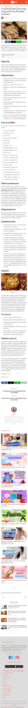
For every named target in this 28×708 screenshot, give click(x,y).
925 (17, 630)
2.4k (16, 450)
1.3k (17, 615)
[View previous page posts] (13, 588)
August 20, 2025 (8, 507)
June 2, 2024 (13, 17)
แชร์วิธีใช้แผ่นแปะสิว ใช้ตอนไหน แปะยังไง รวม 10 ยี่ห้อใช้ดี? (13, 524)
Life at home (7, 695)
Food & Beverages (8, 673)
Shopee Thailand (5, 703)
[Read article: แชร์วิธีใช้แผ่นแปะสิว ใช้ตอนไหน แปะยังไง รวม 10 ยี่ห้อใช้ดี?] (14, 515)
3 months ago (11, 630)
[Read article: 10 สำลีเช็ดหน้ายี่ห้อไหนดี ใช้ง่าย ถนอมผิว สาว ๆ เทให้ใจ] (14, 459)
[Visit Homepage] (14, 2)
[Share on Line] (19, 42)
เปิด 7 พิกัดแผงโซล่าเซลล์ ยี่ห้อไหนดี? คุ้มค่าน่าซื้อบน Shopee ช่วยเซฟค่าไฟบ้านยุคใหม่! (17, 627)
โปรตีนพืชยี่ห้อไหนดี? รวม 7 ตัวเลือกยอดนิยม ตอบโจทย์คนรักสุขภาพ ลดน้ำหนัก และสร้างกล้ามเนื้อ (17, 620)
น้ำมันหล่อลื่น (11, 119)
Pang (3, 525)
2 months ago (11, 615)
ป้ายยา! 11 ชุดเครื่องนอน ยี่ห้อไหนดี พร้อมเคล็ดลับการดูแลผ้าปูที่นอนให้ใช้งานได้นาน (14, 448)
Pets (5, 697)
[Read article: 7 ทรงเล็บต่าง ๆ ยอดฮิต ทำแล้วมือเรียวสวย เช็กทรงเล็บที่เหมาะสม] (14, 572)
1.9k (14, 525)
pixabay (6, 377)
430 (16, 468)
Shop (5, 684)
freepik (15, 293)
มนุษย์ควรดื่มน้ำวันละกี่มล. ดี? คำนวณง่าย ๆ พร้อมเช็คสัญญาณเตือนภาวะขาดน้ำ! (13, 561)
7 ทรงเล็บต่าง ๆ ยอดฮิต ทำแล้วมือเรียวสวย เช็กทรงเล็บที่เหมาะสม (13, 581)
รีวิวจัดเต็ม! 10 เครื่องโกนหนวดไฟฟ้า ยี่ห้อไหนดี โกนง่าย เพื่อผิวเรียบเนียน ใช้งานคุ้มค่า (13, 542)
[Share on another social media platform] (24, 42)
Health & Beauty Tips (16, 6)
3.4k (14, 544)
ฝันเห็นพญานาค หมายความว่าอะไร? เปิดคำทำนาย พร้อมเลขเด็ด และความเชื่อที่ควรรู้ (17, 613)
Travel (5, 680)
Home (2, 6)
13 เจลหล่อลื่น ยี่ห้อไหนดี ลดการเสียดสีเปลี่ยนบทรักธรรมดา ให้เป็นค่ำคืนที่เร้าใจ (12, 485)
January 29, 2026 (9, 450)
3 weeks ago (11, 608)
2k (14, 507)
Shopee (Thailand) (7, 707)
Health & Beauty (7, 6)
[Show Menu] (1, 2)
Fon (3, 468)
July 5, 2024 (7, 583)
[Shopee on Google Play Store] (9, 666)
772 (17, 623)
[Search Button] (26, 2)
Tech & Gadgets (7, 690)
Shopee (5, 682)
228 (16, 608)
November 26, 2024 (9, 563)
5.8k (13, 583)
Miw (3, 563)
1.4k (16, 563)
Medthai (9, 374)
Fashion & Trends (8, 686)
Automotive (6, 693)
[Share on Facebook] (7, 42)
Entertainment (7, 677)
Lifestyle (6, 675)
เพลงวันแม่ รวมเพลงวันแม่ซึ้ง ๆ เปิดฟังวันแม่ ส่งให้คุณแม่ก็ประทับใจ (17, 606)
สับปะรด (3, 216)
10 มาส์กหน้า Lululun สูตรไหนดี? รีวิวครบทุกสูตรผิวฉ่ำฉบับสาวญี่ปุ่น (13, 505)
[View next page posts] (15, 588)
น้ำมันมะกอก (24, 91)
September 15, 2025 (9, 468)
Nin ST (7, 17)
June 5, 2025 (8, 544)
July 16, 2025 (8, 525)
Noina (3, 450)
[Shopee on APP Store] (18, 666)
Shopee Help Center (13, 703)
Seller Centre (20, 703)
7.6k (17, 488)
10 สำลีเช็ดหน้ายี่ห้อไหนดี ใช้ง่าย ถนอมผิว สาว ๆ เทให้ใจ (13, 467)
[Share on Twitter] (13, 42)
